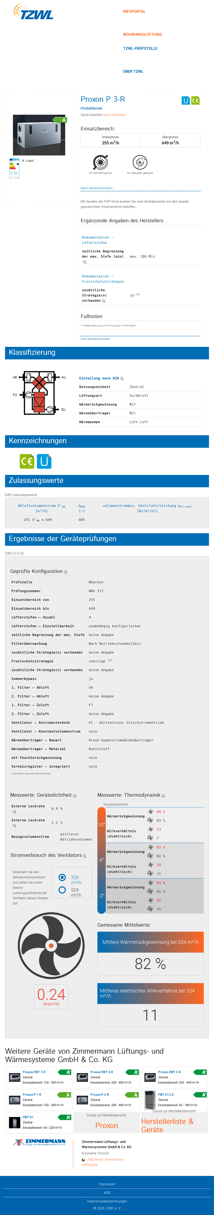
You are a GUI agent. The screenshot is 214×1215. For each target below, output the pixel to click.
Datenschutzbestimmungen (107, 1201)
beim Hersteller (114, 115)
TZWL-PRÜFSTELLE (140, 48)
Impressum (107, 1184)
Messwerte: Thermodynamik (128, 795)
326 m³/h (76, 877)
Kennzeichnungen (38, 441)
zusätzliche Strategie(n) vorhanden (94, 295)
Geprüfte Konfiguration (36, 571)
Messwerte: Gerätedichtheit (41, 795)
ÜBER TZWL (133, 71)
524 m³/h (76, 890)
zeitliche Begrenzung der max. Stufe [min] (103, 253)
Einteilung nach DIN (99, 378)
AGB (107, 1193)
